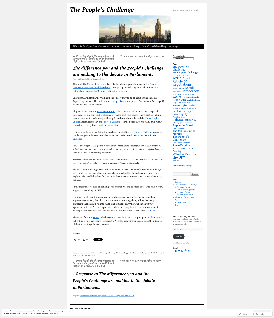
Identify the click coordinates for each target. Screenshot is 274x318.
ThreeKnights (181, 145)
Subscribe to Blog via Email (184, 216)
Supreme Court (183, 125)
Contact (126, 46)
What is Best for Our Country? (91, 46)
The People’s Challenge (182, 166)
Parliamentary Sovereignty (182, 112)
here (152, 210)
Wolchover (176, 161)
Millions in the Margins (181, 108)
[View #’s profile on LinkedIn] (189, 250)
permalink (91, 255)
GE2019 (176, 97)
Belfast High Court (178, 88)
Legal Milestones (181, 102)
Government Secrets (189, 97)
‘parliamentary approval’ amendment (134, 101)
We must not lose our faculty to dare (141, 56)
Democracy (190, 91)
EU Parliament (177, 94)
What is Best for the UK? (185, 156)
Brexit (189, 88)
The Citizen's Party (179, 128)
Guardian (77, 139)
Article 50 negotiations (182, 83)
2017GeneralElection (180, 75)
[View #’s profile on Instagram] (182, 250)
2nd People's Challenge (99, 253)
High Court (179, 99)
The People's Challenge (102, 10)
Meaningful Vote (114, 253)
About (115, 46)
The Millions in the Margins (184, 132)
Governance (181, 202)
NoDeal (193, 108)
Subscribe (178, 236)
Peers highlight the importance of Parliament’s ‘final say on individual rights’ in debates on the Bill (93, 59)
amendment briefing (106, 111)
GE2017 (191, 94)
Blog (136, 46)
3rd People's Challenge (185, 72)
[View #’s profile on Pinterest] (185, 250)
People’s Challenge (112, 122)
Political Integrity (184, 120)
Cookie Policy (53, 313)
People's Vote (179, 117)
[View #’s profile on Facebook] (176, 250)
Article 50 (151, 253)
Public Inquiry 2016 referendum (182, 123)
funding (184, 94)
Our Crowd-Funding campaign (160, 46)
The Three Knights (181, 142)
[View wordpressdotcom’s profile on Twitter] (179, 250)
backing (96, 217)
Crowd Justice (177, 92)
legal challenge (193, 100)
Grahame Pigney (99, 79)
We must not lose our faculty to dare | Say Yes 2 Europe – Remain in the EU (107, 296)
